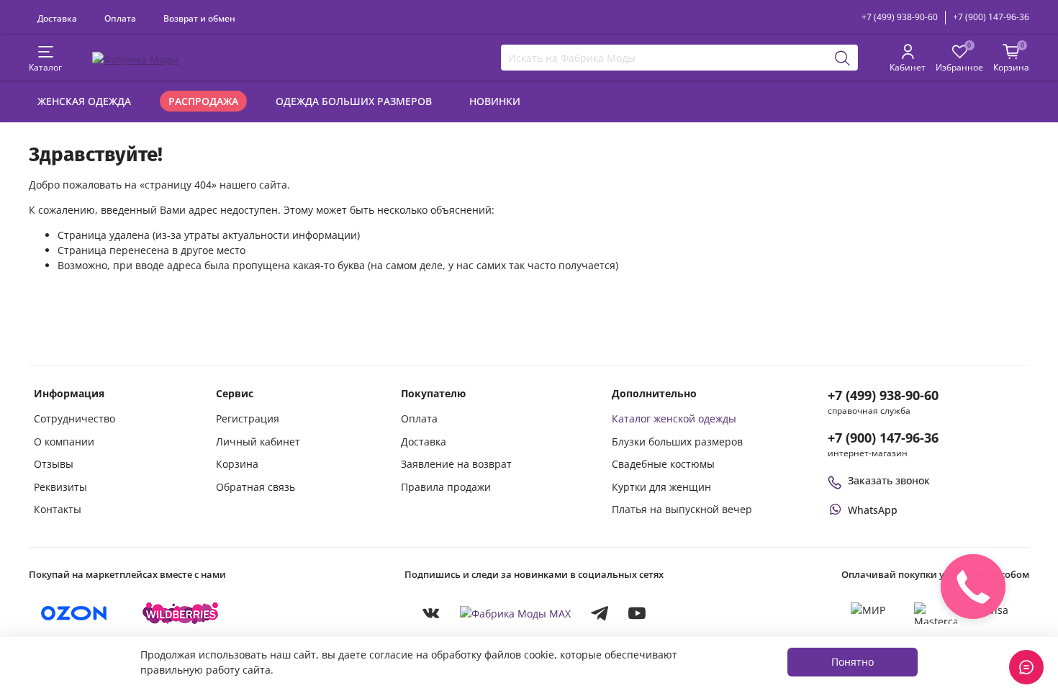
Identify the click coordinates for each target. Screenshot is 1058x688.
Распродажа (203, 101)
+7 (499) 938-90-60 (900, 17)
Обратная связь (255, 487)
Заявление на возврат (456, 464)
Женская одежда (84, 101)
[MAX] (515, 613)
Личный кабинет (258, 441)
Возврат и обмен (199, 18)
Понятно (852, 662)
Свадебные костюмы (663, 464)
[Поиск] (842, 57)
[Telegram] (599, 613)
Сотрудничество (74, 418)
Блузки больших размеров (677, 441)
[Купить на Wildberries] (180, 613)
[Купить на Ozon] (74, 613)
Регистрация (247, 418)
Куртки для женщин (661, 487)
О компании (64, 441)
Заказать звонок (889, 480)
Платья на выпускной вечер (682, 509)
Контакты (57, 509)
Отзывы (53, 464)
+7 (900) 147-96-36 (991, 17)
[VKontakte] (431, 613)
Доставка (57, 18)
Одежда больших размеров (354, 101)
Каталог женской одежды (674, 418)
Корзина (237, 464)
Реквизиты (60, 487)
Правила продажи (446, 487)
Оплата (120, 18)
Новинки (494, 101)
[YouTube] (637, 613)
